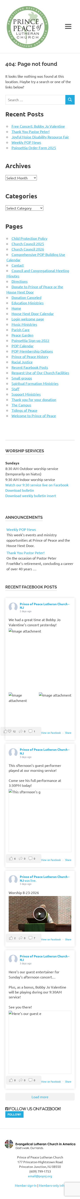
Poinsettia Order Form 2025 (34, 147)
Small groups (22, 378)
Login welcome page (28, 319)
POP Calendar (23, 345)
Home (16, 308)
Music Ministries (24, 324)
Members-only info (52, 1185)
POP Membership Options (32, 351)
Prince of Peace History (30, 356)
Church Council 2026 (28, 249)
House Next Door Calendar (33, 313)
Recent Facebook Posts (30, 367)
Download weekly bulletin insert (30, 495)
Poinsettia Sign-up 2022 (30, 340)
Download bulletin (19, 490)
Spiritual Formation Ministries (35, 383)
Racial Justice (22, 362)
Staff (15, 388)
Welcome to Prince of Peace (34, 415)
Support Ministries (26, 394)
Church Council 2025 (28, 243)
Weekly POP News (26, 142)
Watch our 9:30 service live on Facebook (37, 485)
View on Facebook (51, 732)
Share (68, 732)
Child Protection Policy (29, 238)
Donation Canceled (26, 297)
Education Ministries (28, 302)
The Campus (21, 405)
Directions (20, 281)
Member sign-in (26, 1185)
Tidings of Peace (24, 410)
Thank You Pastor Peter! (31, 131)
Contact (18, 265)
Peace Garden (22, 335)
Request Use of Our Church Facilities (40, 372)
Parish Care (21, 329)
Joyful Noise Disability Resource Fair (40, 137)
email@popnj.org (40, 1176)
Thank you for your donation (34, 399)
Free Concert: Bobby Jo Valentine (38, 126)
